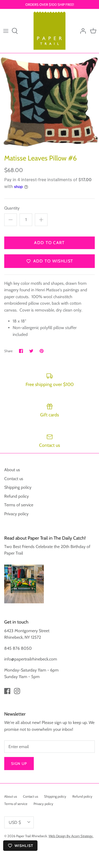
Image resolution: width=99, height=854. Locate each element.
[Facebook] (7, 691)
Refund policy (16, 496)
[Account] (81, 31)
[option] (49, 102)
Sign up (19, 763)
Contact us (13, 478)
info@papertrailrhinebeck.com (30, 659)
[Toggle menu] (6, 31)
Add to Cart (49, 242)
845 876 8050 (18, 648)
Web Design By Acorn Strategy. (71, 836)
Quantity (12, 208)
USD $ (15, 822)
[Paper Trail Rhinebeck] (49, 31)
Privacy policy (16, 513)
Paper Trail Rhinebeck (31, 836)
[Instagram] (17, 691)
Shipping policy (17, 487)
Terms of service (18, 504)
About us (12, 469)
